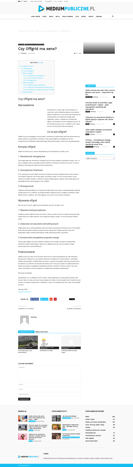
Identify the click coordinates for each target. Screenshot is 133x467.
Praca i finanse (67, 16)
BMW (87, 416)
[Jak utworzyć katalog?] (56, 418)
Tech (77, 16)
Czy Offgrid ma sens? (26, 66)
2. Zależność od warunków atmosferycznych (38, 87)
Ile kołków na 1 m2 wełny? (26, 308)
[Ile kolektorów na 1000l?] (50, 342)
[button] (112, 16)
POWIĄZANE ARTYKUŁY (26, 332)
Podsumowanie (27, 92)
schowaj (40, 62)
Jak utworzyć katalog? (69, 416)
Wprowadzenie (26, 68)
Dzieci (45, 16)
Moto (58, 16)
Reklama (60, 1)
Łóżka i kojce (90, 419)
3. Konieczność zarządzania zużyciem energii (38, 89)
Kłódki (88, 427)
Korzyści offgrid (27, 73)
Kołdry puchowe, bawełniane (96, 422)
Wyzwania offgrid (27, 82)
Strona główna (48, 1)
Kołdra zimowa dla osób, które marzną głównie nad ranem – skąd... (37, 417)
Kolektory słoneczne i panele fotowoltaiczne (34, 44)
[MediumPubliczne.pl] (66, 8)
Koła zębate (90, 438)
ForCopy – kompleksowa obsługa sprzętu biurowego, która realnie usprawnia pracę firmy (98, 142)
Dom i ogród (35, 16)
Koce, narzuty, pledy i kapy (95, 425)
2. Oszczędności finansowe (33, 78)
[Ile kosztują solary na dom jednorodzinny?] (28, 342)
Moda (51, 16)
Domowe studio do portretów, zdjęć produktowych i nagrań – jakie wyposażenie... (38, 426)
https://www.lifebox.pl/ (24, 291)
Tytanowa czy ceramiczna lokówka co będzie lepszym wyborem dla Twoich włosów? (100, 119)
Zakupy (90, 16)
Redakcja (24, 53)
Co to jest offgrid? (27, 71)
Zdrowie (99, 16)
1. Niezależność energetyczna (33, 75)
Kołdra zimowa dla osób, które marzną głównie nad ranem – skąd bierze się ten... (100, 92)
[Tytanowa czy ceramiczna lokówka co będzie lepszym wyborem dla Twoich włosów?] (22, 436)
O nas (55, 1)
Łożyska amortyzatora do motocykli (71, 437)
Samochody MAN (67, 418)
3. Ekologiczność (30, 80)
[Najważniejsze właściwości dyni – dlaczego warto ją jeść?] (56, 427)
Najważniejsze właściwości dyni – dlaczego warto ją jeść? (70, 426)
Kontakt (66, 1)
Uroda (83, 16)
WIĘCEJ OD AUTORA (42, 332)
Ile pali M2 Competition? (74, 308)
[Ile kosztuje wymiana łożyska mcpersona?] (56, 436)
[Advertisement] (66, 25)
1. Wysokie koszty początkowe (34, 85)
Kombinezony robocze (93, 435)
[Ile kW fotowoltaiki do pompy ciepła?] (71, 342)
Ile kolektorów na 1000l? (46, 350)
